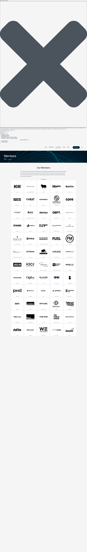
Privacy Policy (4, 142)
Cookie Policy (4, 140)
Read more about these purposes (9, 138)
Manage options (5, 134)
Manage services (5, 136)
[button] (43, 64)
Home (5, 159)
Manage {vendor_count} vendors (9, 137)
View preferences (24, 139)
